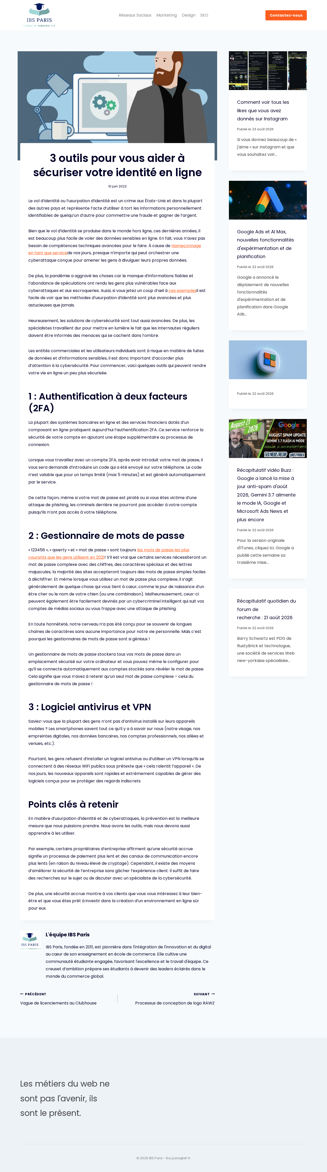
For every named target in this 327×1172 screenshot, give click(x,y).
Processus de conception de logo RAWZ (175, 999)
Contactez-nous (286, 15)
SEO (204, 15)
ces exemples (182, 291)
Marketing (166, 15)
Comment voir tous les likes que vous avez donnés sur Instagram (263, 110)
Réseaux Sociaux (135, 15)
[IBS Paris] (39, 15)
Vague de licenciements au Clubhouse (58, 999)
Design (188, 15)
